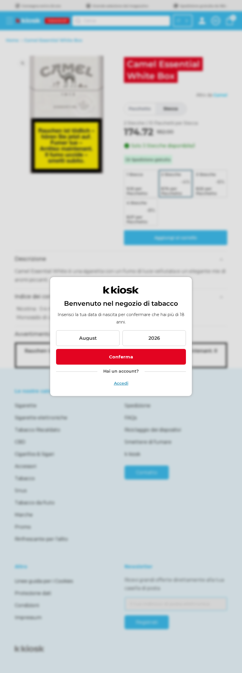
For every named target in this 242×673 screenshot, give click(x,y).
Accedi (121, 383)
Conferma (121, 357)
